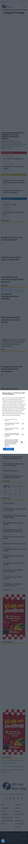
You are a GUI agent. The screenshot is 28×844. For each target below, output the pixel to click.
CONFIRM (8, 449)
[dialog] (14, 422)
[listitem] (14, 420)
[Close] (25, 393)
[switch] (22, 423)
